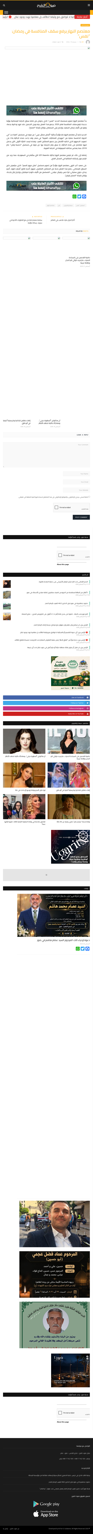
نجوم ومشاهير (85, 25)
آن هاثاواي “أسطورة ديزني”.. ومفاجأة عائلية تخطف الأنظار (49, 422)
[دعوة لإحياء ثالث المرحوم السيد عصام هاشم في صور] (53, 915)
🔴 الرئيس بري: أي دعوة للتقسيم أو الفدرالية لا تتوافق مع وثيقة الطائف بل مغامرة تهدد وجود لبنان (54, 632)
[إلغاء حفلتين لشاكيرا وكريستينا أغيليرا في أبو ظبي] (16, 327)
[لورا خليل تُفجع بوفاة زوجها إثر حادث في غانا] (24, 775)
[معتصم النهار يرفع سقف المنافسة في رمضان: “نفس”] (47, 48)
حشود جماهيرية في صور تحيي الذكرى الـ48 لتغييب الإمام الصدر (66, 603)
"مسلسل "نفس (80, 205)
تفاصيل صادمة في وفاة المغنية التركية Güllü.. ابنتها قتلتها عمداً (24, 823)
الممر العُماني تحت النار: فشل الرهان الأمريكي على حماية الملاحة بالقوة (63, 581)
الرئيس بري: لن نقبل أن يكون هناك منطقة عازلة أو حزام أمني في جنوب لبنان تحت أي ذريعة (57, 647)
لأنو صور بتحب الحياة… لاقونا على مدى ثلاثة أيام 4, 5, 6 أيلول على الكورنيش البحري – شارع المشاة (55, 614)
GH (83, 42)
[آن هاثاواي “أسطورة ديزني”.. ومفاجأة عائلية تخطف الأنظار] (46, 327)
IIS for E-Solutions (64, 1528)
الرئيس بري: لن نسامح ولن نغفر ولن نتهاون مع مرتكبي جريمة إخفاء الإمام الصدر (61, 624)
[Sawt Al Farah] (47, 5)
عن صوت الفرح (14, 1528)
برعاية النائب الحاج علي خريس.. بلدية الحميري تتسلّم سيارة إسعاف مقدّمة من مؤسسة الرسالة (59, 1475)
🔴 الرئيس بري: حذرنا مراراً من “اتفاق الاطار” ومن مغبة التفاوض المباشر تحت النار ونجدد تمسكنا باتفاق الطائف (51, 640)
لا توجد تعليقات (56, 42)
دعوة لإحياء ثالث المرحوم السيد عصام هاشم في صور (63, 940)
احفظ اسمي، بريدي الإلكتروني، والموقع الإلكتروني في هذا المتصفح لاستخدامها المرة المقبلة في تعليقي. (53, 497)
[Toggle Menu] (6, 12)
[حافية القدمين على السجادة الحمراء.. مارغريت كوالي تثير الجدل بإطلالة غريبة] (76, 246)
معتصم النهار (50, 205)
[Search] (4, 5)
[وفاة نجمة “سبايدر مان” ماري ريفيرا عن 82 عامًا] (69, 806)
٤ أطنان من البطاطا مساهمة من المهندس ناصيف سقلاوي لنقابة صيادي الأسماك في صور (57, 592)
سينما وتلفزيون (68, 205)
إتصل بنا (5, 1528)
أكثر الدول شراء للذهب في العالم (63, 220)
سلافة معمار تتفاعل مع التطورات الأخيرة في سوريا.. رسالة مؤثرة (25, 221)
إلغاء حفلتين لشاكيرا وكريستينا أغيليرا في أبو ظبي (16, 422)
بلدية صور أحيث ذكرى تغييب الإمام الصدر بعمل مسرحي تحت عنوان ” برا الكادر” (64, 1488)
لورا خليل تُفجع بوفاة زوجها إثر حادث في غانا (30, 790)
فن (59, 205)
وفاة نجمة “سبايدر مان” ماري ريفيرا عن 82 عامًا (73, 821)
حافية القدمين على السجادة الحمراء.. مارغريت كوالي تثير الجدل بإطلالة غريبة (77, 260)
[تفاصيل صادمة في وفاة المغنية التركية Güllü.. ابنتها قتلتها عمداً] (24, 806)
